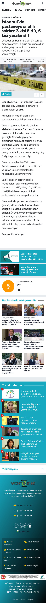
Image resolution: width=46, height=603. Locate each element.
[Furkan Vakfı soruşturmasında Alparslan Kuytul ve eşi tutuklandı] (34, 310)
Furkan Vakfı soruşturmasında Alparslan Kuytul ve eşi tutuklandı (34, 321)
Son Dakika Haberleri (10, 567)
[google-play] (23, 532)
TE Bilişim (29, 599)
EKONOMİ (30, 10)
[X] (21, 525)
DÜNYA (18, 10)
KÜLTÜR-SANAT (29, 586)
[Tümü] (42, 469)
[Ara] (41, 3)
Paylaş (7, 94)
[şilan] (8, 286)
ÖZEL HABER (14, 586)
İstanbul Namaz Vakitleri (12, 551)
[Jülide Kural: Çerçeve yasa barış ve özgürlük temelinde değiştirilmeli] (12, 358)
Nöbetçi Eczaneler (9, 543)
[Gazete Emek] (21, 3)
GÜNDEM (6, 10)
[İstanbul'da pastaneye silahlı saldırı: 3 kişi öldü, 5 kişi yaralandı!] (23, 77)
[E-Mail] (19, 290)
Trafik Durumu (33, 549)
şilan (19, 284)
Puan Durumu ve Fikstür (12, 559)
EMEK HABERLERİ (14, 592)
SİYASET (42, 10)
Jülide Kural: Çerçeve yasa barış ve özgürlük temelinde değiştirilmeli (11, 369)
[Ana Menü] (3, 3)
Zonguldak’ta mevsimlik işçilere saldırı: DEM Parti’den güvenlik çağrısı (11, 321)
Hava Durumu (33, 542)
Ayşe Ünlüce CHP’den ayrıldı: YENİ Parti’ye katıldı (33, 368)
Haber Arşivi (32, 565)
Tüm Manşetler (33, 557)
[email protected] (24, 505)
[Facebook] (16, 525)
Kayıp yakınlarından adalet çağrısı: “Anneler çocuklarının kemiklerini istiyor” (33, 345)
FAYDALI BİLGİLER (31, 592)
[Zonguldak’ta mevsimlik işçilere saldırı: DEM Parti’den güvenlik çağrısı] (12, 310)
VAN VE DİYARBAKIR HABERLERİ (22, 589)
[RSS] (30, 525)
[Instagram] (25, 525)
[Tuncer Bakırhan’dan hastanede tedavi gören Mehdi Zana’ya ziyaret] (12, 334)
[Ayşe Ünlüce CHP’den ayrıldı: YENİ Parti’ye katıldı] (34, 358)
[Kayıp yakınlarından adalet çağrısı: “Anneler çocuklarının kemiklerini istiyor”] (34, 334)
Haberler (6, 17)
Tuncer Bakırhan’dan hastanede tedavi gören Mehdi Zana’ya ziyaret (11, 345)
